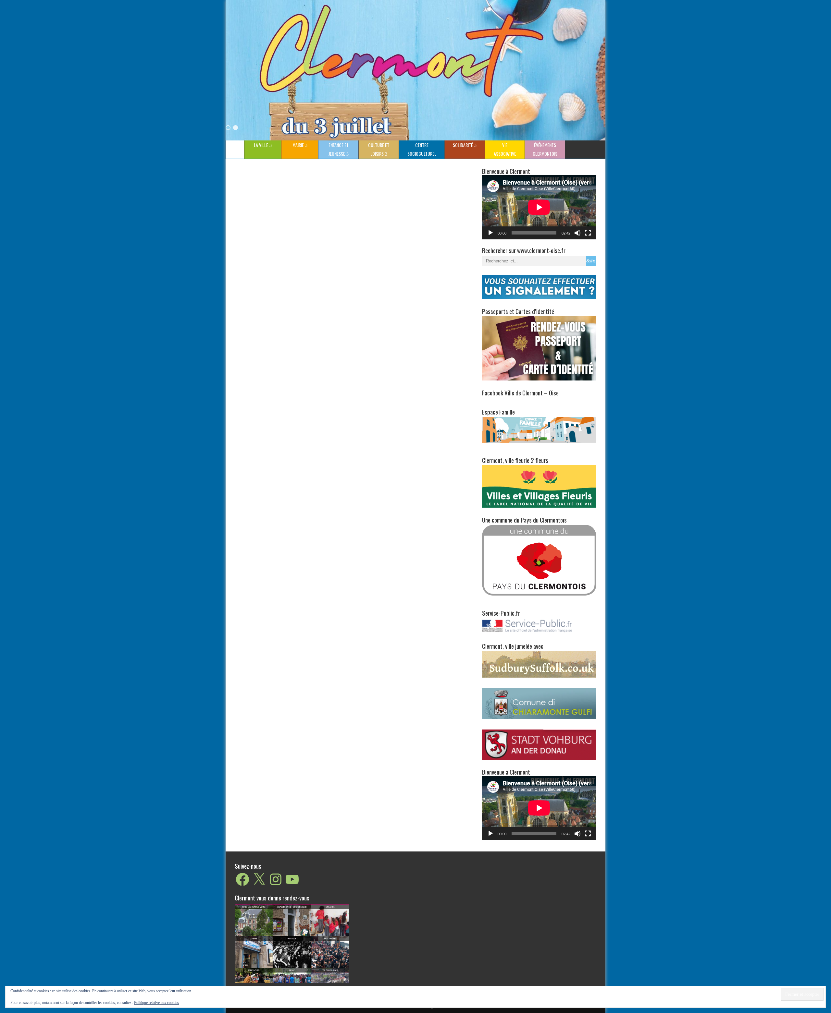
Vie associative (505, 149)
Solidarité (463, 144)
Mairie (298, 144)
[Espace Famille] (539, 429)
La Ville (261, 144)
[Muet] (577, 233)
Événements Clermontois (545, 149)
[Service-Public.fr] (539, 632)
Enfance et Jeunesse (339, 149)
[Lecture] (490, 233)
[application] (539, 207)
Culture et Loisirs (378, 149)
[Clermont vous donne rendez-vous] (292, 943)
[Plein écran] (588, 233)
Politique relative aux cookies (156, 1002)
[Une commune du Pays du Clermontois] (539, 560)
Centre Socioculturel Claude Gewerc (420, 150)
